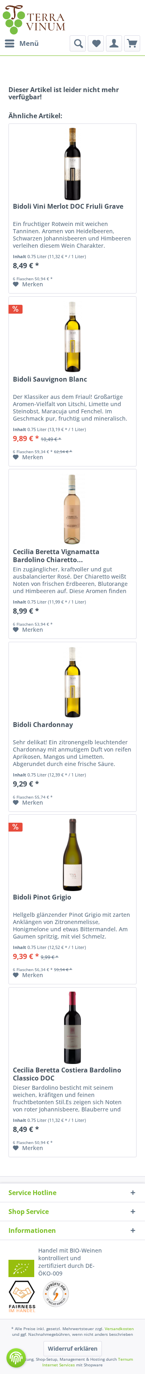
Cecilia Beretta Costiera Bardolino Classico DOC (67, 1074)
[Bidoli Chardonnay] (72, 682)
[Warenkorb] (132, 43)
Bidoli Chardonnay (43, 725)
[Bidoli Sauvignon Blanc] (72, 337)
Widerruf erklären (72, 1348)
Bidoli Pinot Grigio (42, 897)
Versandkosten (119, 1328)
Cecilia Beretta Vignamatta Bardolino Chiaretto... (56, 556)
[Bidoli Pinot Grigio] (72, 855)
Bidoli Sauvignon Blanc (50, 379)
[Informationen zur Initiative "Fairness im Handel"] (21, 1296)
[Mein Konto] (114, 43)
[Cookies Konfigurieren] (16, 1358)
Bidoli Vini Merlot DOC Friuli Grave (68, 206)
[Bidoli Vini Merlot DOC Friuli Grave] (72, 164)
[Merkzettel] (96, 43)
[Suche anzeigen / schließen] (78, 43)
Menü (29, 43)
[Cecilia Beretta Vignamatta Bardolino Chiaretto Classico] (72, 509)
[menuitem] (21, 43)
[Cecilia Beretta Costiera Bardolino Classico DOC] (72, 1028)
